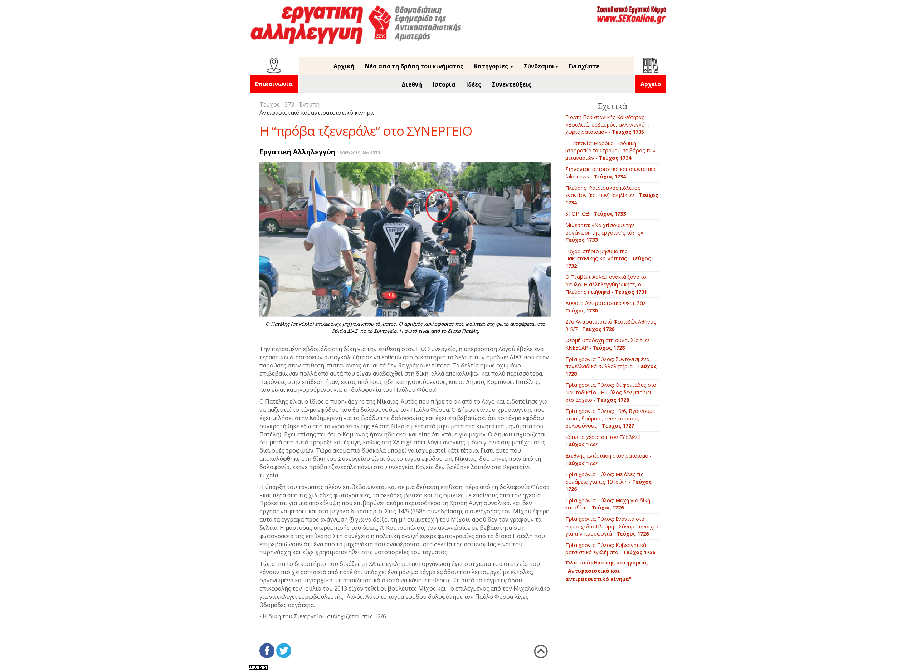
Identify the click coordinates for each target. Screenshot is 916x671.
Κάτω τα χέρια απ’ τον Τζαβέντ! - (604, 441)
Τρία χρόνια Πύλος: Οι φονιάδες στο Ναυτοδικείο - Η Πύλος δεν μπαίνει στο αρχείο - (610, 392)
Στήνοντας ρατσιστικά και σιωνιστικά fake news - (610, 173)
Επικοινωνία (274, 84)
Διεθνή (411, 84)
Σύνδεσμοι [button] (539, 66)
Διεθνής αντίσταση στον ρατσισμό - (608, 459)
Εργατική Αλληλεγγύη (297, 152)
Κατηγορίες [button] (492, 66)
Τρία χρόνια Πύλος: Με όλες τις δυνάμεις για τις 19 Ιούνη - (608, 481)
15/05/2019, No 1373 (358, 153)
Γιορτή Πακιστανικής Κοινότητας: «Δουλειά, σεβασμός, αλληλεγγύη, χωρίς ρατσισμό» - (607, 124)
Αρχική (343, 66)
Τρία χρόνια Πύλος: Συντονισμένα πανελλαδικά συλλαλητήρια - (611, 366)
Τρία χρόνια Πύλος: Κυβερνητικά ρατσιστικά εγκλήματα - (610, 549)
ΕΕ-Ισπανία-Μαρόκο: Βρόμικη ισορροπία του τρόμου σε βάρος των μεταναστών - (610, 150)
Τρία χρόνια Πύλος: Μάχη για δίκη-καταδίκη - (608, 504)
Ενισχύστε (584, 66)
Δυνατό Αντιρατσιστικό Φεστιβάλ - (607, 307)
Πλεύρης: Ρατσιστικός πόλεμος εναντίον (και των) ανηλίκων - (611, 195)
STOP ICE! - (595, 213)
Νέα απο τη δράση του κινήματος (414, 66)
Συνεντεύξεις (511, 84)
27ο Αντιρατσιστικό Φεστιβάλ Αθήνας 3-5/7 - (610, 325)
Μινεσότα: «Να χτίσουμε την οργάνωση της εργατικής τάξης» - (606, 232)
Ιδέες (473, 84)
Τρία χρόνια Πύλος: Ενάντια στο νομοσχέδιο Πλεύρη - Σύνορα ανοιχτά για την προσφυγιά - (611, 526)
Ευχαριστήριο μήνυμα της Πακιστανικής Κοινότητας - (608, 258)
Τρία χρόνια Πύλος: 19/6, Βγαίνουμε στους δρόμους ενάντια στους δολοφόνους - (610, 418)
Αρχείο (650, 84)
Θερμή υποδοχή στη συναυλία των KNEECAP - (607, 344)
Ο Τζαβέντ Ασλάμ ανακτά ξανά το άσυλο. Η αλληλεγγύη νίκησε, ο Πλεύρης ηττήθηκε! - (606, 284)
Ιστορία (444, 84)
